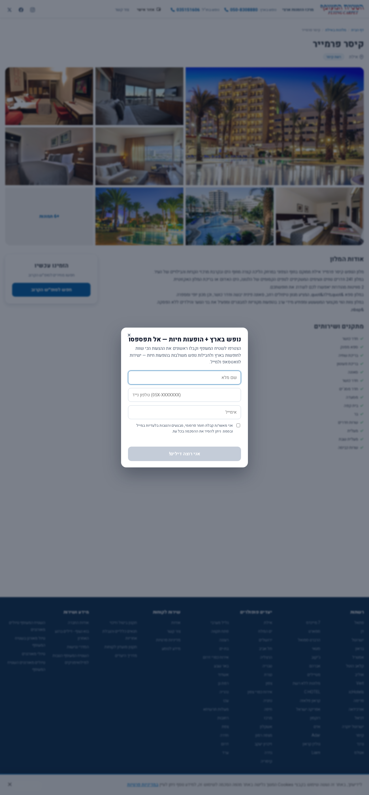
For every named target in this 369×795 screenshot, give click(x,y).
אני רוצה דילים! (184, 453)
